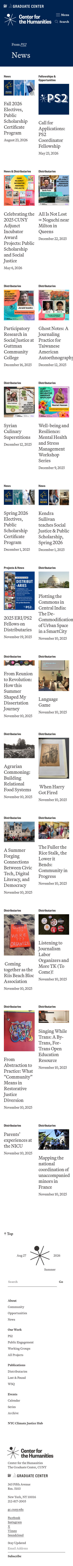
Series (12, 1407)
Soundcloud (16, 1535)
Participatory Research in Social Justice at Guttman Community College (19, 342)
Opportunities (47, 80)
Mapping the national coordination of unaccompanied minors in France (54, 1172)
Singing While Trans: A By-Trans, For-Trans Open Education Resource (53, 1045)
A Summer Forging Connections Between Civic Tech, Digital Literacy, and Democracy (18, 867)
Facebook (14, 1518)
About (12, 1301)
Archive (13, 1413)
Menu (65, 15)
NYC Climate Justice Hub (25, 1423)
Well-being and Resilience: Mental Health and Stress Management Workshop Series (54, 442)
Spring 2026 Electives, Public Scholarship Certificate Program (16, 527)
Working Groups (19, 1348)
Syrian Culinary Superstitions (17, 431)
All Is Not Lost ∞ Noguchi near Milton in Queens (54, 222)
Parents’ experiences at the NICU (18, 1140)
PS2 (10, 1336)
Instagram (15, 1522)
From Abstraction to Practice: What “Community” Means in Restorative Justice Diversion (18, 1079)
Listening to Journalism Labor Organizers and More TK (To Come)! (54, 957)
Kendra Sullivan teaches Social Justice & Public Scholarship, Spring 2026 (54, 527)
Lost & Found (17, 1378)
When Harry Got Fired (51, 789)
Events (12, 1394)
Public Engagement (21, 1342)
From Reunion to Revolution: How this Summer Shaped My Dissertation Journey (18, 691)
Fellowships (46, 76)
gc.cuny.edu (16, 1509)
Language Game (48, 702)
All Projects (15, 1355)
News (7, 76)
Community (16, 1307)
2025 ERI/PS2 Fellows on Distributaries (18, 623)
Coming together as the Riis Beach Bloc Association (19, 972)
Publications (16, 1365)
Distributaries (22, 171)
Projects (9, 568)
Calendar (14, 1400)
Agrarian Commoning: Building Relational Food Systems (17, 777)
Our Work (15, 1329)
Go (61, 1282)
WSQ (11, 1384)
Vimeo (12, 1531)
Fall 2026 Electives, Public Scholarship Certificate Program (15, 118)
